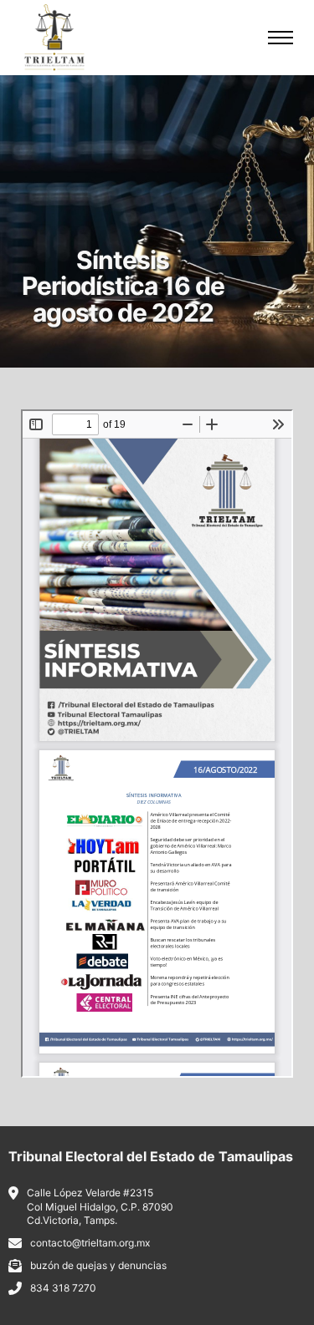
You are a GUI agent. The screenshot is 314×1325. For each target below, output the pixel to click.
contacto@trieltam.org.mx (90, 1242)
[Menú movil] (280, 37)
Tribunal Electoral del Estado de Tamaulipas (150, 1156)
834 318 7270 (63, 1288)
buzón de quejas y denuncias (98, 1265)
